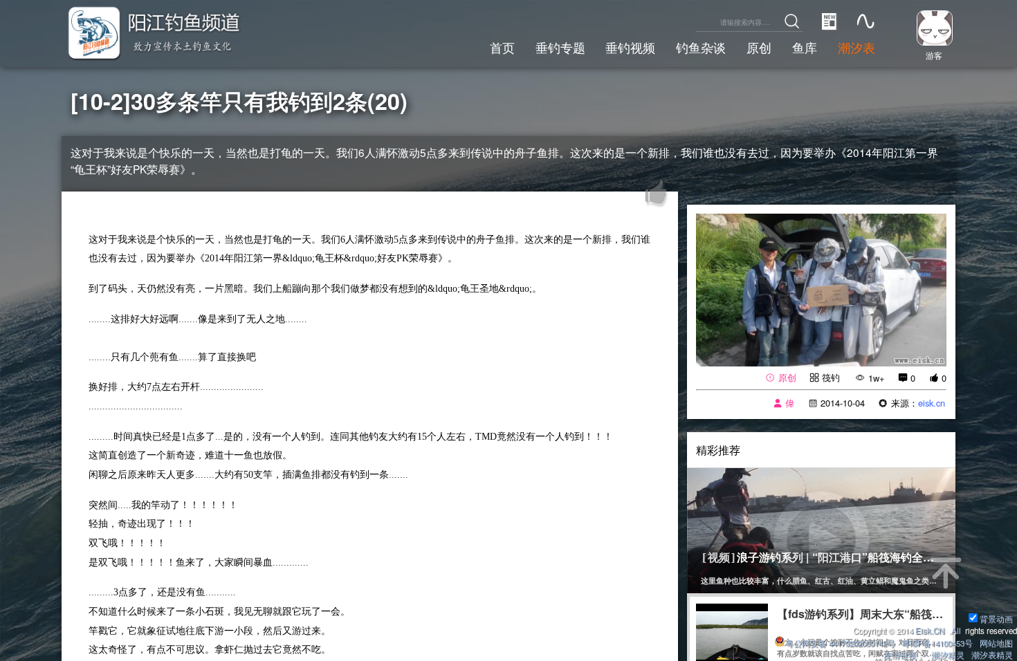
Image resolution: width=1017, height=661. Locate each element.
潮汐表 (856, 47)
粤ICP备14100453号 (937, 643)
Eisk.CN (929, 630)
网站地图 (996, 643)
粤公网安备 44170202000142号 (841, 643)
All (956, 630)
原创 (758, 47)
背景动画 (996, 618)
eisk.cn (931, 402)
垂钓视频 (630, 47)
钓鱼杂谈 (701, 47)
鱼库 (804, 47)
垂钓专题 (560, 47)
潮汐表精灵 (992, 654)
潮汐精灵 (947, 654)
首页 (502, 47)
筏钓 (831, 377)
